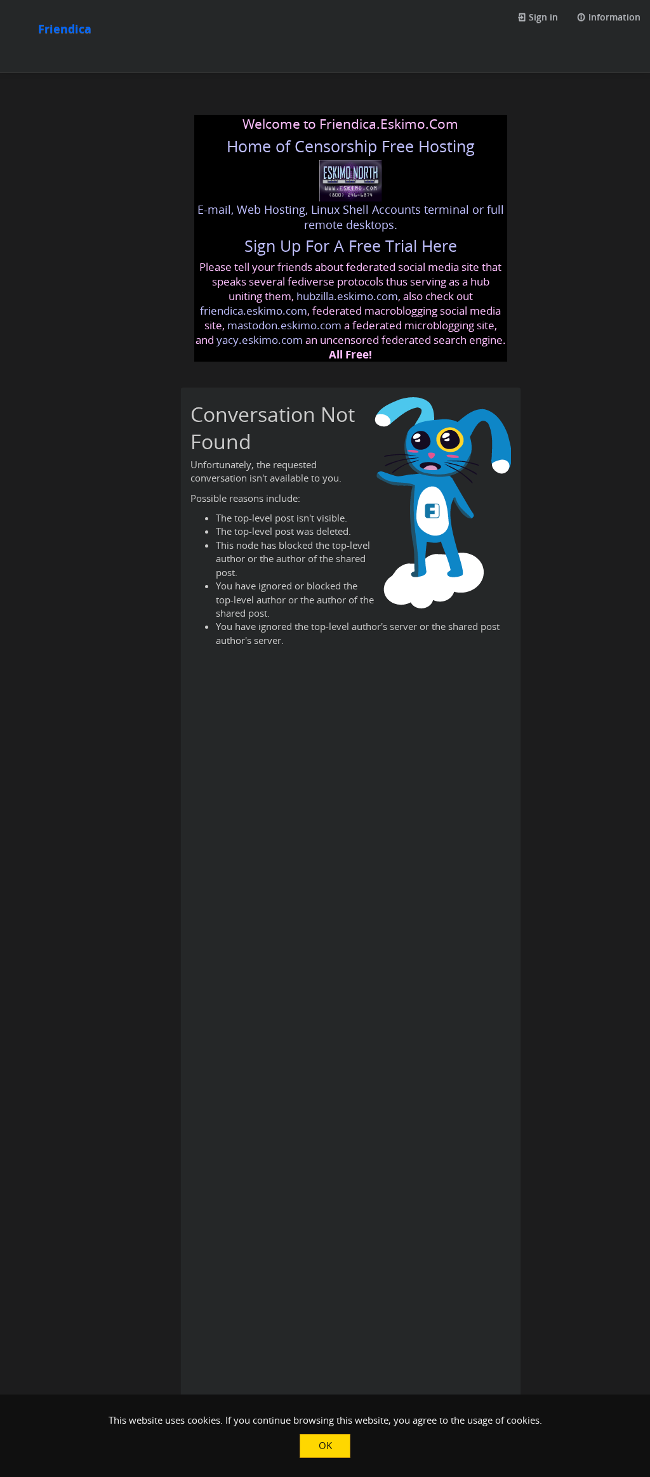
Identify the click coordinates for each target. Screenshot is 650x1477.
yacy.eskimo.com (259, 339)
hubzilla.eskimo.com (347, 296)
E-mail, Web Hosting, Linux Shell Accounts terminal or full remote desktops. (350, 217)
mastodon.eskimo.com (284, 325)
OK (325, 1445)
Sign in (542, 17)
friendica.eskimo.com (253, 310)
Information (613, 17)
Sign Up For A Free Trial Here (350, 245)
